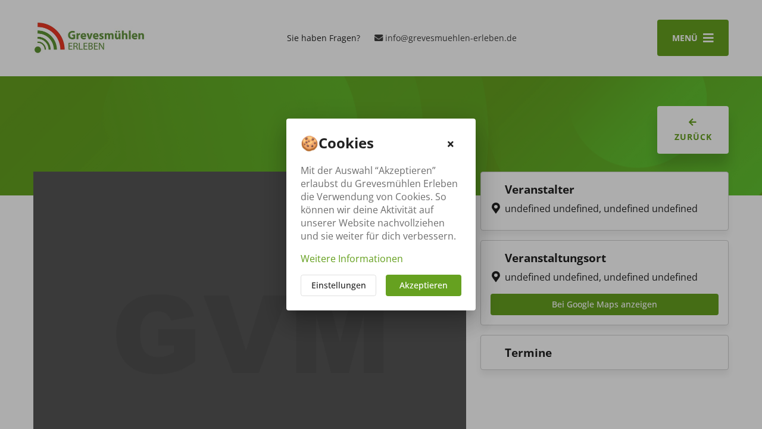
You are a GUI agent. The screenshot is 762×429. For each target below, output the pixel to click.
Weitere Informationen (352, 258)
